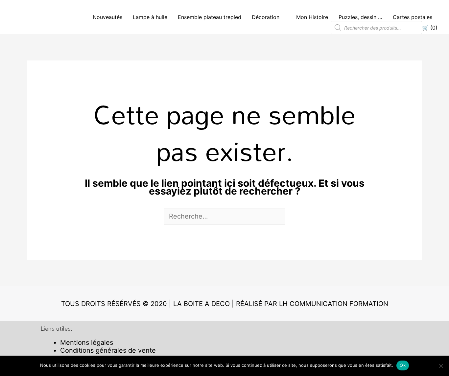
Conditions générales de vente (108, 350)
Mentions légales (86, 342)
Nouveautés (107, 17)
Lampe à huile (150, 17)
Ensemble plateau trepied (209, 17)
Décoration (265, 17)
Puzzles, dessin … (360, 17)
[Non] (440, 366)
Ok (403, 365)
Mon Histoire (312, 17)
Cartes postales (412, 17)
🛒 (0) (429, 27)
